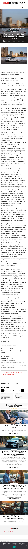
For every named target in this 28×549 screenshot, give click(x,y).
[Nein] (26, 545)
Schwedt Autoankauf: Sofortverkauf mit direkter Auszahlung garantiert (14, 517)
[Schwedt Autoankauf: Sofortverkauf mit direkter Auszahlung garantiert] (14, 508)
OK (14, 546)
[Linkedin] (19, 390)
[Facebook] (7, 390)
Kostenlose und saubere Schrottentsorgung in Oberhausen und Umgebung (20, 396)
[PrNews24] (4, 41)
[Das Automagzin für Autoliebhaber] (14, 3)
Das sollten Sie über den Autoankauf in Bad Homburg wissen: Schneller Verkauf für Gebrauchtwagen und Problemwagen (14, 487)
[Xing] (12, 531)
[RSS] (8, 531)
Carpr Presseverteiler (14, 433)
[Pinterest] (13, 390)
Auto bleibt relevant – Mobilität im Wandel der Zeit (14, 426)
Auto (6, 383)
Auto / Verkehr (14, 424)
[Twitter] (10, 390)
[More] (22, 390)
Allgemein (14, 449)
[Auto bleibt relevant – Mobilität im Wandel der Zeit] (14, 417)
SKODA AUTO (16, 383)
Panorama (10, 383)
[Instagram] (4, 531)
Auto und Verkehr (5, 28)
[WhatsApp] (16, 390)
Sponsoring (22, 383)
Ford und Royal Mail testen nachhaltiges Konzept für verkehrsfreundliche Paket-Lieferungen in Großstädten (6, 396)
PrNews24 (8, 41)
